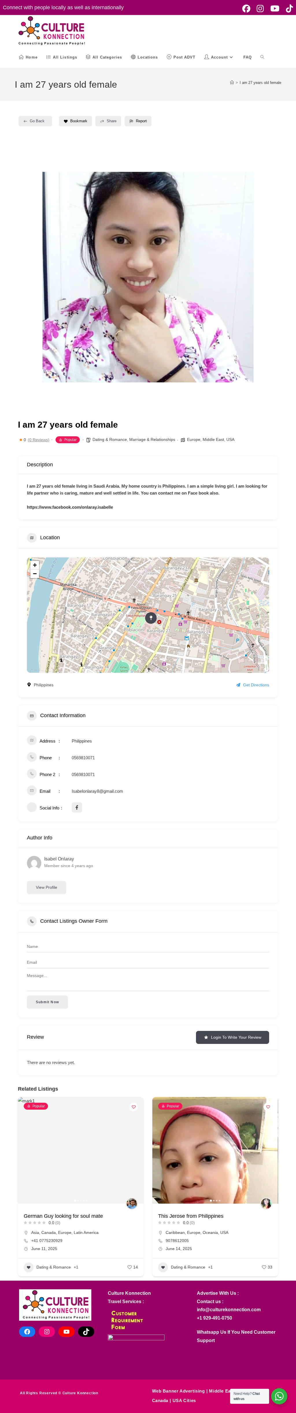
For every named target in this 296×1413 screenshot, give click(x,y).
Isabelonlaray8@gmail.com (97, 791)
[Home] (232, 82)
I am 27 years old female (260, 82)
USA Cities (184, 1400)
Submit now (47, 1002)
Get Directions (256, 685)
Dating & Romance (109, 439)
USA (230, 439)
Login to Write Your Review (236, 1037)
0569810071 (83, 757)
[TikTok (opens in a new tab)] (288, 9)
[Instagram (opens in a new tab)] (260, 9)
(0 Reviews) (38, 440)
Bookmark (78, 121)
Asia (35, 1232)
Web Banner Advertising (178, 1390)
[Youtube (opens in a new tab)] (275, 9)
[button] (51, 277)
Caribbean (175, 1232)
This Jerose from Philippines (190, 1216)
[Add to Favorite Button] (133, 1107)
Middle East (213, 439)
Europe (193, 439)
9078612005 (177, 1240)
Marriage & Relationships (152, 439)
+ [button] (35, 565)
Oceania (210, 1232)
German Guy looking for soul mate (63, 1216)
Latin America (86, 1232)
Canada (48, 1232)
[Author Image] (132, 1204)
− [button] (35, 573)
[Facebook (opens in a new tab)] (246, 9)
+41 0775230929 (46, 1240)
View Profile (46, 887)
